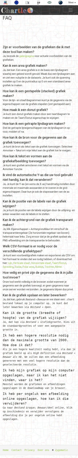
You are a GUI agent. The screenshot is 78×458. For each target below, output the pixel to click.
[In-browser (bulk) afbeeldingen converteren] (5, 2)
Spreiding (8, 266)
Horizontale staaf (41, 263)
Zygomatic (61, 450)
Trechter (49, 266)
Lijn (10, 263)
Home (6, 450)
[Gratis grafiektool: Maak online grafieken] (18, 10)
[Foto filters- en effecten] (60, 2)
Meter (58, 266)
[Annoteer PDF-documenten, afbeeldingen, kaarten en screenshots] (16, 2)
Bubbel (39, 266)
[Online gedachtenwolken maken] (49, 2)
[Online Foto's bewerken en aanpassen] (27, 2)
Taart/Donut (59, 263)
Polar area (28, 266)
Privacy (29, 450)
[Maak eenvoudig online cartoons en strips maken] (38, 2)
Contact (16, 450)
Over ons (43, 450)
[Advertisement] (39, 33)
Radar (18, 266)
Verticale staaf (21, 263)
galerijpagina (26, 56)
